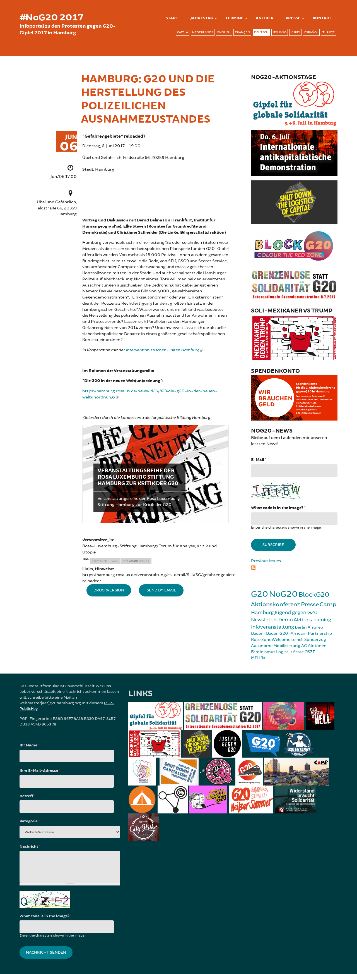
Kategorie (30, 821)
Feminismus (263, 652)
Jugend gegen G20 (296, 612)
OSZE (310, 652)
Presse (293, 18)
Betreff (27, 796)
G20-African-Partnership (305, 633)
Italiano (279, 32)
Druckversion (108, 590)
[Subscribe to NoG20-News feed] (294, 567)
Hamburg (99, 561)
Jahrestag (201, 18)
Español (311, 32)
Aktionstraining (312, 620)
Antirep (315, 627)
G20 (115, 561)
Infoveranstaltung (136, 561)
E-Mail (258, 459)
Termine (234, 18)
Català (182, 32)
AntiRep (264, 18)
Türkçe (328, 32)
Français (242, 32)
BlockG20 (313, 595)
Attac (298, 652)
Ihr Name (29, 745)
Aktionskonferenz (275, 604)
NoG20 (283, 594)
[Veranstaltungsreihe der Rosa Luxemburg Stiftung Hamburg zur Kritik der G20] (155, 474)
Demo (285, 620)
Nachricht (30, 846)
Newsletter (264, 620)
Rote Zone (261, 639)
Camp (328, 604)
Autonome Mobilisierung (275, 645)
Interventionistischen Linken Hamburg (162, 350)
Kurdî (295, 32)
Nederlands (202, 32)
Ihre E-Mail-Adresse (40, 770)
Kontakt (322, 18)
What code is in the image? (278, 507)
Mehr (257, 657)
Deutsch (261, 32)
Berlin (301, 627)
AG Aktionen (314, 645)
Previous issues (266, 561)
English (224, 32)
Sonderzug (315, 639)
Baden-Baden (265, 633)
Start (172, 18)
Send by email (161, 590)
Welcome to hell (287, 639)
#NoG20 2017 (51, 17)
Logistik (284, 652)
